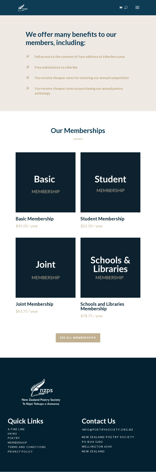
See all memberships (78, 338)
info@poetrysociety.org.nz (107, 429)
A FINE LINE (16, 429)
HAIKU (12, 433)
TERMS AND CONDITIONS (27, 447)
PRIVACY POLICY (20, 451)
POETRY (14, 438)
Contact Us (98, 421)
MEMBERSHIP (17, 442)
